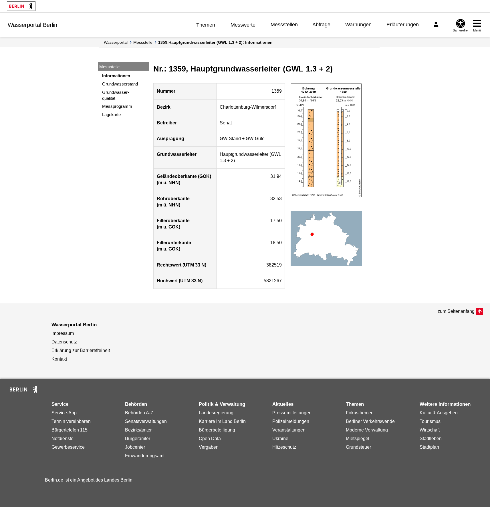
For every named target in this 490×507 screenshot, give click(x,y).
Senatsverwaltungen (146, 421)
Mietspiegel (357, 438)
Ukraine (280, 438)
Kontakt (59, 359)
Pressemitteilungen (292, 412)
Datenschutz (64, 341)
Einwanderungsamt (144, 455)
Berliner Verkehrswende (370, 421)
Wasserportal (116, 42)
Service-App (64, 412)
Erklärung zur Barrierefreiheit (80, 350)
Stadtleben (431, 438)
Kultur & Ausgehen (439, 412)
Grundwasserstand (120, 83)
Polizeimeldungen (290, 421)
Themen (205, 25)
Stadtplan (429, 447)
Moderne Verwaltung (367, 430)
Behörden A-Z (139, 412)
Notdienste (62, 438)
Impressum (62, 333)
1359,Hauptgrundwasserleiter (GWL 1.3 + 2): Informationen (215, 42)
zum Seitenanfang (456, 311)
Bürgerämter (137, 438)
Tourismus (430, 421)
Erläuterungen (402, 24)
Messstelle (142, 42)
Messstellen (284, 24)
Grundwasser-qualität (115, 95)
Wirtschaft (430, 430)
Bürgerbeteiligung (217, 430)
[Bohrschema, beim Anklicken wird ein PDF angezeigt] (326, 140)
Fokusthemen (360, 412)
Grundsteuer (358, 447)
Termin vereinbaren (71, 421)
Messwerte (243, 25)
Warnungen (358, 24)
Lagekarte (111, 114)
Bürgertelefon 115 (69, 430)
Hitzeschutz (284, 447)
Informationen (116, 75)
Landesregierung (216, 412)
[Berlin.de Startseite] (21, 6)
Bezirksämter (138, 430)
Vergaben (209, 447)
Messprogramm (117, 106)
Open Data (210, 438)
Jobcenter (135, 447)
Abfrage (321, 24)
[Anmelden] (437, 24)
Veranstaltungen (288, 430)
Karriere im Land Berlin (222, 421)
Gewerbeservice (68, 447)
